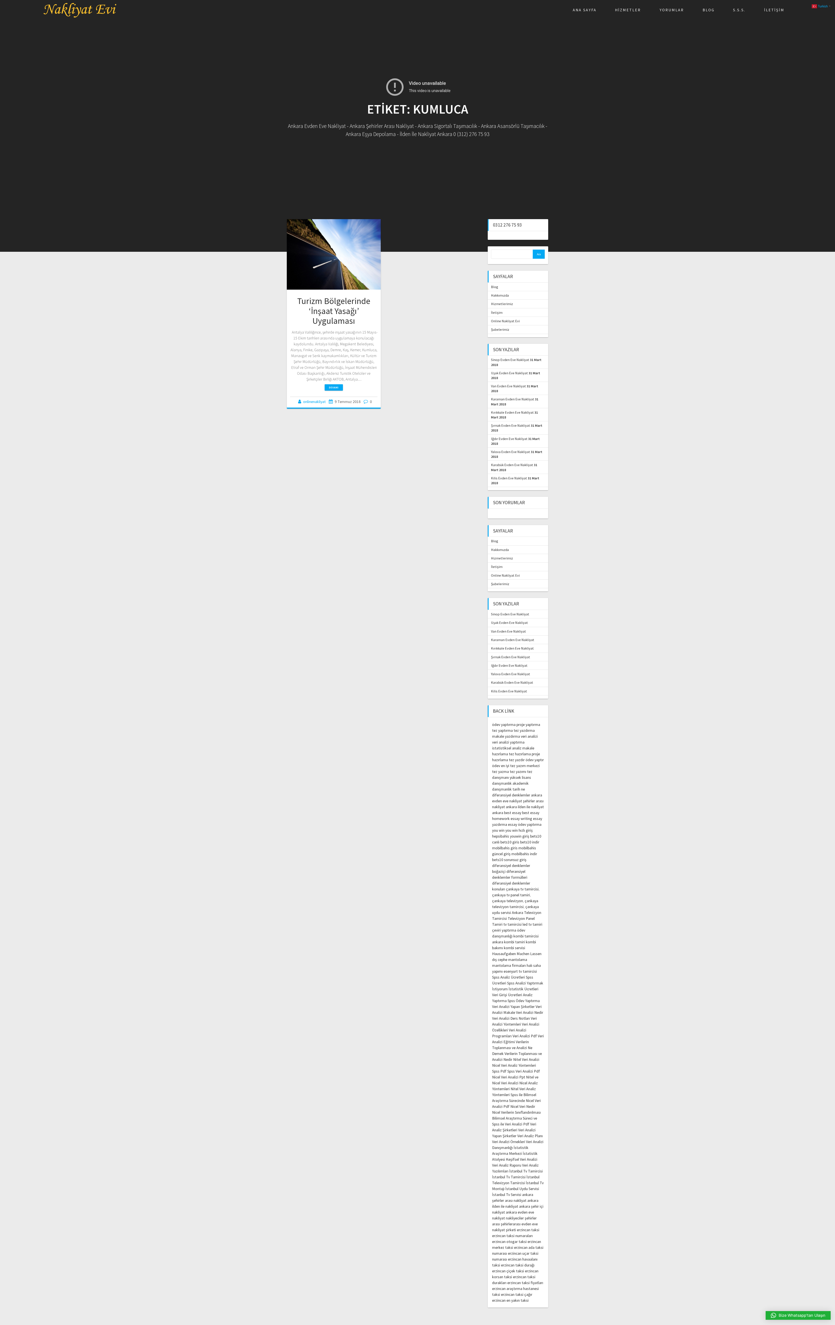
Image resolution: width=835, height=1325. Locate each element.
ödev (496, 765)
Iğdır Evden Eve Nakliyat (509, 439)
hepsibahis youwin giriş (510, 836)
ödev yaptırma (504, 724)
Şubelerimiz (500, 329)
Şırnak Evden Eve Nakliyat (510, 425)
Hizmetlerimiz (502, 304)
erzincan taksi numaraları (512, 1235)
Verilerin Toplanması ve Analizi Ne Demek (512, 1047)
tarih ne (519, 789)
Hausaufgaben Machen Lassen (516, 953)
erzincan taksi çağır (516, 1294)
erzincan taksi (528, 1229)
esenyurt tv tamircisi (520, 971)
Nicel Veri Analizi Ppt (508, 1077)
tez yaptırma (502, 730)
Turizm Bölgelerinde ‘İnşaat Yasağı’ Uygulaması (333, 311)
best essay (512, 812)
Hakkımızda (500, 295)
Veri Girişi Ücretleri (507, 994)
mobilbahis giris (505, 847)
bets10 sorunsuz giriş (509, 859)
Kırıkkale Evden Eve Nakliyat (512, 412)
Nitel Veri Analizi (526, 1059)
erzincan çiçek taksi (508, 1270)
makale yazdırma (506, 736)
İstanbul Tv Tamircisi (526, 1171)
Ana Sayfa (584, 9)
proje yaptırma (528, 724)
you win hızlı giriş (519, 830)
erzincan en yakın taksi (510, 1300)
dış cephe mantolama (509, 959)
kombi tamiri (514, 941)
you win (498, 830)
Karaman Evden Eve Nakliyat (512, 399)
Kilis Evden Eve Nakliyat (509, 478)
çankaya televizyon (507, 900)
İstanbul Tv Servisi (506, 1194)
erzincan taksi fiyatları (525, 1282)
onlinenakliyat (314, 401)
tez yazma (500, 771)
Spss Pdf (499, 1071)
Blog (709, 9)
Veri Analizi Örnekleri (508, 1141)
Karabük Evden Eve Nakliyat (512, 465)
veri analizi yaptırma (508, 742)
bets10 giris (509, 842)
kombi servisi (514, 947)
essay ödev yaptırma (524, 824)
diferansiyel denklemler (511, 795)
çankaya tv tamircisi (522, 889)
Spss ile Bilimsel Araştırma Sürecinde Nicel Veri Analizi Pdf (516, 1100)
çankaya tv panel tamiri (511, 894)
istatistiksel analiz (506, 748)
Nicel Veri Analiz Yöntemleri (514, 1065)
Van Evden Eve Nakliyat (508, 386)
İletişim (774, 9)
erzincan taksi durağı (517, 1265)
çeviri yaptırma (504, 930)
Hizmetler (628, 9)
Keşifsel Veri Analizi (521, 1159)
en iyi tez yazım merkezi (520, 765)
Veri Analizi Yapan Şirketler (513, 1006)
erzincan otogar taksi (509, 1241)
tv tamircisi (512, 924)
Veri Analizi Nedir (529, 1012)
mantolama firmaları (509, 965)
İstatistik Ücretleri (523, 988)
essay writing (521, 818)
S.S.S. (739, 9)
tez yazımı (518, 771)
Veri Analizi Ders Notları (511, 1018)
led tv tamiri (532, 924)
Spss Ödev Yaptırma (524, 1000)
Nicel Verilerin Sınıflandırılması (516, 1112)
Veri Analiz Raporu (506, 1165)
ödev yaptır (535, 759)
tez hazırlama (520, 753)
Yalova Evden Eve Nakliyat (510, 452)
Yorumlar (672, 9)
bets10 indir (529, 842)
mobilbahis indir (524, 853)
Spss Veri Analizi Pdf (523, 1071)
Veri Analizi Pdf (525, 1035)
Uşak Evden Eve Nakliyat (509, 373)
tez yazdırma (524, 730)
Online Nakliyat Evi (505, 321)
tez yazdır (517, 759)
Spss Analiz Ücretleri (508, 977)
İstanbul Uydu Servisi (522, 1188)
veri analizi (529, 736)
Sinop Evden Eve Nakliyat (510, 360)
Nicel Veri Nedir (522, 1106)
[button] (798, 1315)
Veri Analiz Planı (530, 1135)
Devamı (334, 387)
